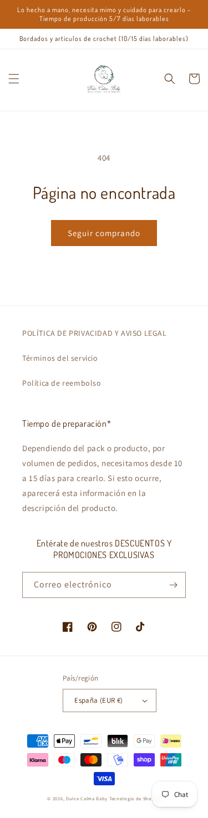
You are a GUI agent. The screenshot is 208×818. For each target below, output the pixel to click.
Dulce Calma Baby (87, 798)
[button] (14, 79)
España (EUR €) (98, 700)
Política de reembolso (62, 383)
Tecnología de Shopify (135, 798)
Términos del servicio (60, 358)
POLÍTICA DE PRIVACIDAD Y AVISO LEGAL (94, 333)
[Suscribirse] (173, 585)
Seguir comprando (104, 233)
